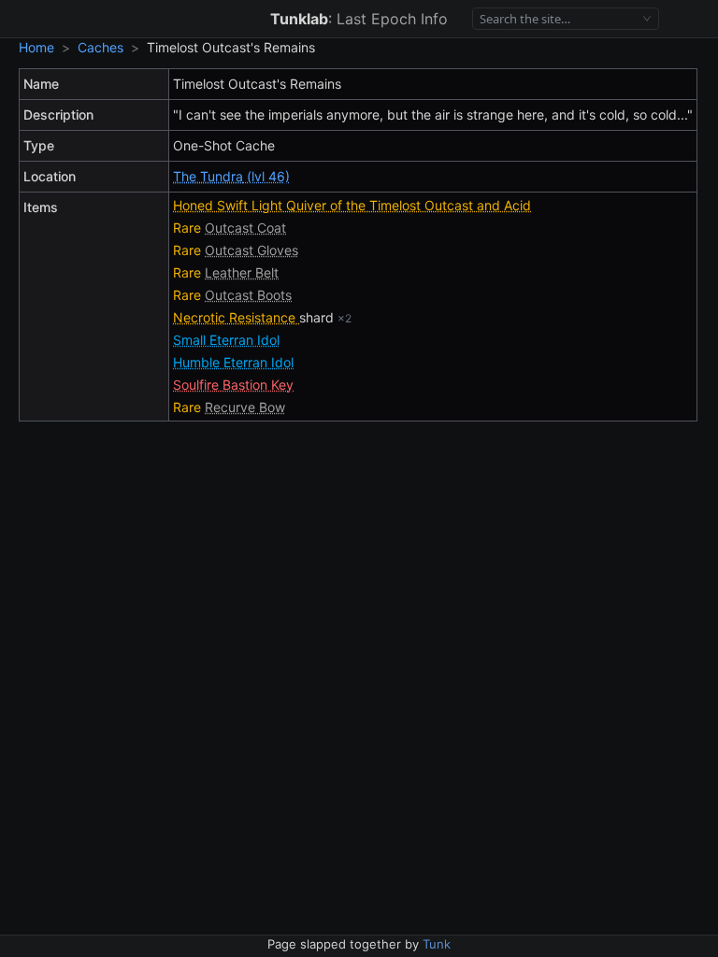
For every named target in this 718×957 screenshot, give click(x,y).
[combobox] (558, 19)
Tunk (437, 943)
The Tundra (208, 176)
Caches (100, 47)
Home (36, 47)
